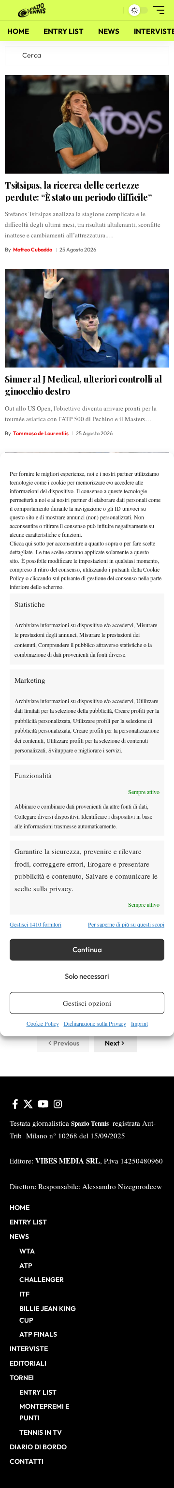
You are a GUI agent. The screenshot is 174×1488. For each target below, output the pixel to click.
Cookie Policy (43, 1024)
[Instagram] (58, 1104)
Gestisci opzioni (87, 1003)
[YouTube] (43, 1104)
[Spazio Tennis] (33, 10)
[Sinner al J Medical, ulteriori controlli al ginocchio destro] (87, 318)
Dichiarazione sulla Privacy (95, 1024)
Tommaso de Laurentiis (41, 433)
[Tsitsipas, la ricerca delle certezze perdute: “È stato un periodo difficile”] (87, 124)
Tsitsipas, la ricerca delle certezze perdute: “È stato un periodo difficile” (78, 191)
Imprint (139, 1024)
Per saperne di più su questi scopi (126, 924)
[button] (114, 10)
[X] (28, 1104)
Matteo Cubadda (32, 249)
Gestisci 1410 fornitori (35, 924)
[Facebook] (15, 1104)
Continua (87, 949)
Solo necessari (87, 976)
